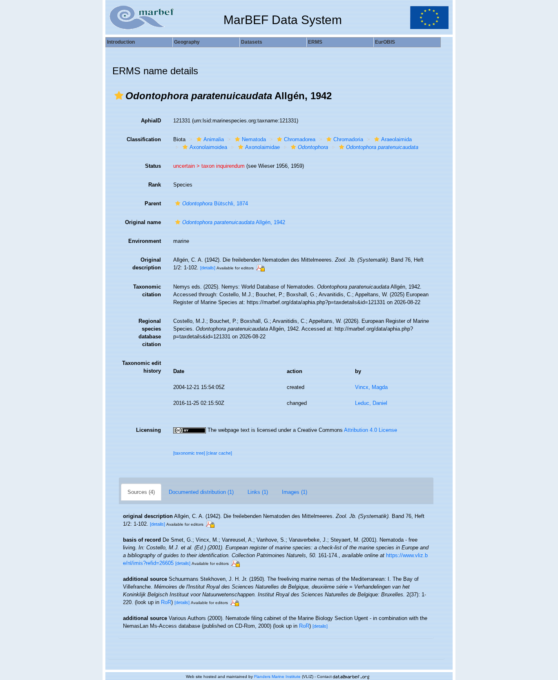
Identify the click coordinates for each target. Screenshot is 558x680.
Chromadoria (348, 139)
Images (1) (294, 492)
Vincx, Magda (371, 387)
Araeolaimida (396, 139)
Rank (154, 185)
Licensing (148, 430)
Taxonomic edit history (141, 367)
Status (153, 166)
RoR (166, 602)
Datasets (251, 42)
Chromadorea (299, 139)
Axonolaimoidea (208, 147)
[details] (207, 267)
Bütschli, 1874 (215, 203)
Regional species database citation (149, 332)
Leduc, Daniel (371, 403)
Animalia (213, 139)
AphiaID (151, 121)
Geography (187, 42)
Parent (153, 203)
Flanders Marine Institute (277, 676)
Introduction (121, 42)
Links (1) (258, 492)
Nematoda (254, 139)
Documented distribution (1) (201, 492)
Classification (144, 139)
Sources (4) (141, 492)
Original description (146, 264)
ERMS (315, 42)
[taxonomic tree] (189, 453)
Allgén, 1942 (233, 222)
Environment (144, 241)
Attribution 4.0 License (370, 430)
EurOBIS (385, 42)
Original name (143, 222)
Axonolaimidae (262, 147)
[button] (118, 95)
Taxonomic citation (147, 291)
